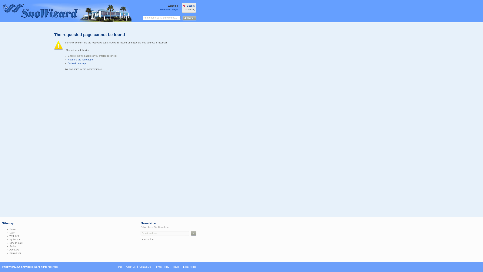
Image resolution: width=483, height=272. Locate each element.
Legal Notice (189, 267)
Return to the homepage (80, 59)
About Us (14, 249)
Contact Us (15, 253)
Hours (176, 267)
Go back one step (77, 63)
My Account (15, 239)
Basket (191, 6)
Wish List (165, 9)
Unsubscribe (147, 239)
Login (175, 9)
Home (12, 229)
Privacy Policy (162, 267)
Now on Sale (16, 243)
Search (190, 18)
